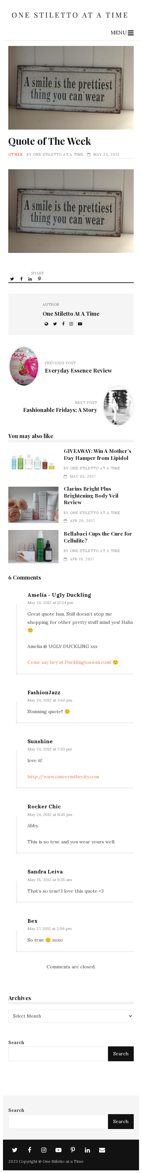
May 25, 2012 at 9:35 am (49, 879)
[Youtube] (58, 1150)
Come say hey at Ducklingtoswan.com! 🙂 (72, 662)
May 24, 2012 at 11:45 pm (49, 814)
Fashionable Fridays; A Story (60, 409)
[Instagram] (44, 1150)
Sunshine (40, 741)
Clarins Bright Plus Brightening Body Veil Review (33, 505)
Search (16, 1042)
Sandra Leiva (45, 871)
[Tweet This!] (12, 278)
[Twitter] (14, 1150)
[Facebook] (29, 1150)
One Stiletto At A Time (58, 154)
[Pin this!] (40, 278)
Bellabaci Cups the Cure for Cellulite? (33, 547)
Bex (32, 920)
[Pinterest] (73, 1150)
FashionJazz (43, 692)
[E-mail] (102, 1150)
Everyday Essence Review (78, 370)
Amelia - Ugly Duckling (59, 594)
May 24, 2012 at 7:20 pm (49, 749)
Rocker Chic (44, 806)
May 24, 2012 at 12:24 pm (50, 602)
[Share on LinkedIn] (30, 278)
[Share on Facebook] (21, 278)
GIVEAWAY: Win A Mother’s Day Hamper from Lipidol (33, 464)
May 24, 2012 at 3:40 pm (49, 700)
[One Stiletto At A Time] (71, 20)
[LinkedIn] (87, 1150)
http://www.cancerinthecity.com (63, 777)
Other (15, 154)
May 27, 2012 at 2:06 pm (49, 928)
